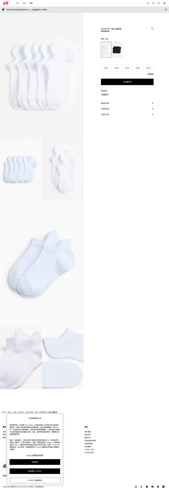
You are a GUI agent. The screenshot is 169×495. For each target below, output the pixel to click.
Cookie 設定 (89, 452)
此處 (34, 10)
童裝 (31, 3)
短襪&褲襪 (29, 412)
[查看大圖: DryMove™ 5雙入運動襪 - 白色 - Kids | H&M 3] (63, 169)
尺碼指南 (150, 74)
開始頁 (4, 412)
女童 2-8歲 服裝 (18, 412)
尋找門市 (87, 437)
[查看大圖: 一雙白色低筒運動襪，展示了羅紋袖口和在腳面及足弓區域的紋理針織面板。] (42, 263)
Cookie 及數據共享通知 (34, 455)
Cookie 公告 (89, 449)
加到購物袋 (127, 82)
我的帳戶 (87, 434)
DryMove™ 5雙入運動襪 (48, 412)
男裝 (24, 3)
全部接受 (35, 462)
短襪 (36, 412)
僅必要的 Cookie (34, 471)
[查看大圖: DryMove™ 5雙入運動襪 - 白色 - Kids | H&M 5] (21, 357)
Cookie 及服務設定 (34, 480)
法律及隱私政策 (90, 440)
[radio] (106, 50)
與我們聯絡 (88, 443)
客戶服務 (87, 431)
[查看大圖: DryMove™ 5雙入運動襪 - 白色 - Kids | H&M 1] (42, 75)
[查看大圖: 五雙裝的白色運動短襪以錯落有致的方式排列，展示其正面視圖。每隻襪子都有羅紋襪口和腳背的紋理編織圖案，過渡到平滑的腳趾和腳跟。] (21, 169)
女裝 (17, 3)
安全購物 (87, 446)
